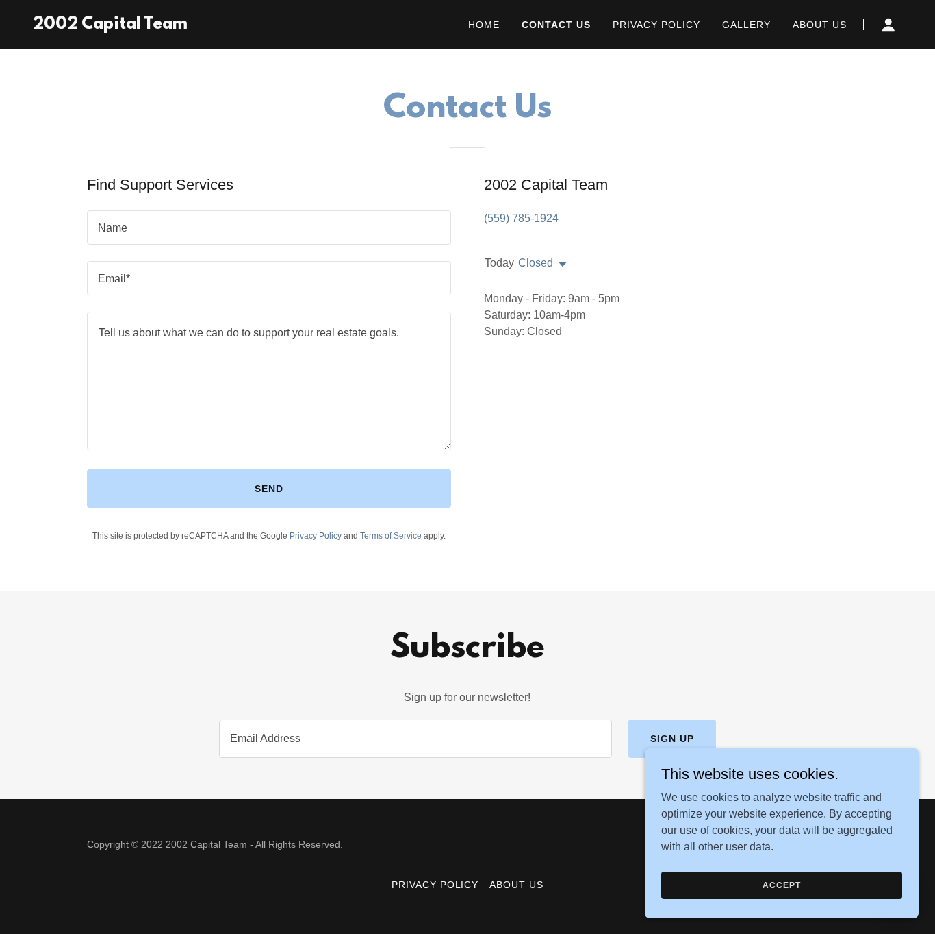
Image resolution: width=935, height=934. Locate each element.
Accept (781, 884)
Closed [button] (535, 263)
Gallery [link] (746, 24)
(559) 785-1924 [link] (521, 218)
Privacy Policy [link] (656, 24)
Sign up (672, 738)
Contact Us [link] (556, 24)
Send (269, 488)
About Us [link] (820, 24)
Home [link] (484, 24)
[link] (110, 25)
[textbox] (269, 227)
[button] (888, 24)
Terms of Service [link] (391, 536)
